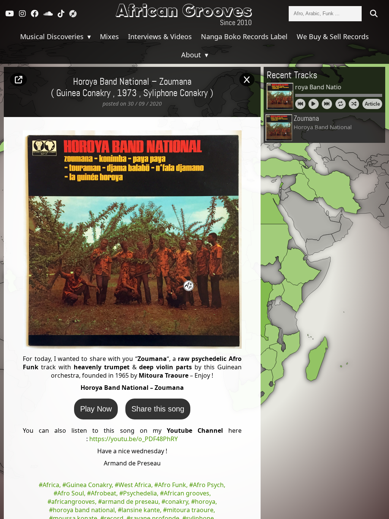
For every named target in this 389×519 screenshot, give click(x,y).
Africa (51, 485)
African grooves (186, 493)
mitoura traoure (190, 510)
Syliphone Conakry (175, 93)
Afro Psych (208, 485)
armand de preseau (130, 501)
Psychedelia (140, 493)
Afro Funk (172, 485)
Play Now (96, 409)
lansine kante (141, 510)
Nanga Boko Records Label (244, 36)
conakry (176, 501)
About (192, 54)
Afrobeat (103, 493)
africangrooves (73, 501)
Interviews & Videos (160, 36)
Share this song (157, 409)
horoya (205, 501)
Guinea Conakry (89, 485)
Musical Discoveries (52, 36)
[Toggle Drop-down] (88, 36)
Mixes (109, 36)
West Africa (135, 485)
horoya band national (84, 510)
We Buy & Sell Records (333, 36)
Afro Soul (70, 493)
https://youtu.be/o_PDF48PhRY (133, 439)
